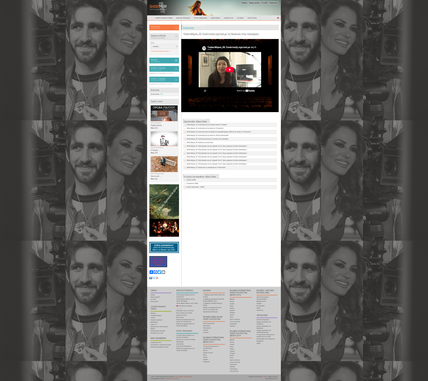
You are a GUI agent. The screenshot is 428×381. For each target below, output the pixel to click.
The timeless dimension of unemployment (211, 347)
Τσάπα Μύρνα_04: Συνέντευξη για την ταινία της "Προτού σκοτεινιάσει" (208, 135)
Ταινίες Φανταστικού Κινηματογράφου (263, 298)
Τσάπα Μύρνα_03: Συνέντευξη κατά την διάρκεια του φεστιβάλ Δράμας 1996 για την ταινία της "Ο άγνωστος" (219, 132)
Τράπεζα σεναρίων (156, 315)
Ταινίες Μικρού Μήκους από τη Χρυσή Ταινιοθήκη (185, 300)
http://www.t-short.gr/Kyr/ (172, 378)
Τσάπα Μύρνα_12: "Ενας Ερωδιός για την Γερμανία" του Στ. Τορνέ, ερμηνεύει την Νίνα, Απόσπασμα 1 (217, 164)
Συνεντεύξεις (180, 344)
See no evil (155, 176)
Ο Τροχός (154, 150)
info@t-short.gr (188, 376)
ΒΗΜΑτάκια (154, 322)
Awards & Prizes (208, 353)
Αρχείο (259, 308)
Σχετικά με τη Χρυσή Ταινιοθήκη (185, 339)
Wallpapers (260, 341)
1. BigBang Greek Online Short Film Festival (214, 296)
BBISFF (232, 299)
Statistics (232, 326)
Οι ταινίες (206, 332)
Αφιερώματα (180, 342)
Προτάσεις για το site (157, 333)
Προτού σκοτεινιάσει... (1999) (195, 187)
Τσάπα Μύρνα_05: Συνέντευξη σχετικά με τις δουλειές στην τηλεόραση (207, 139)
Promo (232, 315)
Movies (205, 350)
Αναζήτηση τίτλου (156, 342)
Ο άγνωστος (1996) (192, 183)
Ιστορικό (205, 330)
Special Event (234, 371)
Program (232, 312)
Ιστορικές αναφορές (156, 320)
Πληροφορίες (207, 328)
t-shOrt (265, 376)
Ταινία (152, 43)
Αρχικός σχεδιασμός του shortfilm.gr (264, 323)
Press (231, 317)
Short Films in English (278, 18)
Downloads (233, 324)
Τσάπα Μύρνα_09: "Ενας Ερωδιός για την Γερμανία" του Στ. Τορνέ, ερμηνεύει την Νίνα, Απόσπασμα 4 (217, 153)
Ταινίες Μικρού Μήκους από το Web (187, 303)
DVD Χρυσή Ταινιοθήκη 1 (184, 346)
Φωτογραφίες (261, 306)
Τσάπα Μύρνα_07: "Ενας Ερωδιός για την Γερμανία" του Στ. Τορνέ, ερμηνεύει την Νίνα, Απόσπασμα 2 (217, 146)
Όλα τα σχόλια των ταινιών (184, 313)
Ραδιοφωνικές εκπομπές (158, 331)
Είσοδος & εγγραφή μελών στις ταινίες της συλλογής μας (185, 320)
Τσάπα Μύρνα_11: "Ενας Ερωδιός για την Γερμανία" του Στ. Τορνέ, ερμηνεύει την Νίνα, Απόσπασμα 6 (217, 160)
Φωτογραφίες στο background (266, 339)
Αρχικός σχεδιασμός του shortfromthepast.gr (264, 331)
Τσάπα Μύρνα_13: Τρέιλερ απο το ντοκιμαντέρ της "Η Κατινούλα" (206, 167)
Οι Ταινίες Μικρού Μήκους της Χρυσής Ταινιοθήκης (185, 336)
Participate (206, 362)
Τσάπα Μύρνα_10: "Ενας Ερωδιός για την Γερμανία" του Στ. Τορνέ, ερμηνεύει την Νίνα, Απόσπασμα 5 (217, 157)
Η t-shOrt (265, 3)
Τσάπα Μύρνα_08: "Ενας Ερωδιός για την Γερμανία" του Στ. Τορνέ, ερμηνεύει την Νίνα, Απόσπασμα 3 (217, 149)
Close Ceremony (235, 321)
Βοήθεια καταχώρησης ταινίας (160, 347)
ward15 (275, 378)
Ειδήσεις (244, 3)
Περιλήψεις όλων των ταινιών (185, 310)
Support (205, 359)
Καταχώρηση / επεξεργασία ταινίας (161, 345)
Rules (205, 355)
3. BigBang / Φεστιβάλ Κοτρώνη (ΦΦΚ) (212, 304)
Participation (233, 369)
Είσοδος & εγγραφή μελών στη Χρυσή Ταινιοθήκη (185, 325)
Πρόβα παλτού (156, 125)
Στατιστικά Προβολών (263, 319)
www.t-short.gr (179, 376)
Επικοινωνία (274, 3)
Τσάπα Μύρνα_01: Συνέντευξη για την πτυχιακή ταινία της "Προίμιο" (207, 124)
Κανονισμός (206, 326)
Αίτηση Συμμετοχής (209, 323)
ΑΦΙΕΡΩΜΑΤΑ (215, 18)
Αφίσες (259, 343)
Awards (232, 304)
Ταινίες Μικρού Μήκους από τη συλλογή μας (185, 296)
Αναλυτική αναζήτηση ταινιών (160, 51)
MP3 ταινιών (180, 317)
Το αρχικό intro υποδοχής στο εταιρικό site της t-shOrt (265, 335)
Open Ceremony (235, 319)
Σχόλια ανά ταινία (181, 315)
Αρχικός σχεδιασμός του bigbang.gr (264, 327)
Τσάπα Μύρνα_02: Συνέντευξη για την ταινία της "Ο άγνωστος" (205, 128)
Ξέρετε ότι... (154, 324)
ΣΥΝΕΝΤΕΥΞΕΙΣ (228, 18)
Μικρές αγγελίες (254, 3)
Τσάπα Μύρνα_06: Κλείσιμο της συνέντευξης (200, 142)
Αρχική (150, 18)
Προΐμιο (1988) (191, 180)
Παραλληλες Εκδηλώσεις (210, 312)
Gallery (205, 357)
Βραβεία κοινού (261, 301)
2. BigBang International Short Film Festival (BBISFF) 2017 (213, 300)
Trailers (153, 317)
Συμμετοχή (260, 310)
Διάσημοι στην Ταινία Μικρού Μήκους (159, 327)
